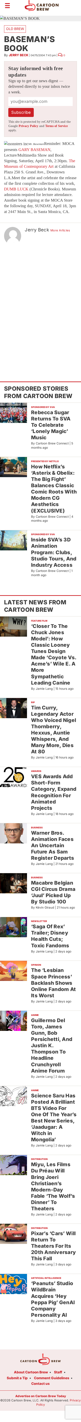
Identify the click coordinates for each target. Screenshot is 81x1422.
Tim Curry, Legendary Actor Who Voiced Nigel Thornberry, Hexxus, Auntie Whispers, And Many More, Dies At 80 (53, 730)
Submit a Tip (17, 1378)
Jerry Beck (18, 55)
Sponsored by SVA (43, 407)
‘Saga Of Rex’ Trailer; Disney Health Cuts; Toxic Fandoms (50, 935)
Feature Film (39, 621)
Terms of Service (56, 126)
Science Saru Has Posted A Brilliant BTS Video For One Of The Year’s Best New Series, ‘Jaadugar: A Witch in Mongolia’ (54, 1117)
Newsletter (39, 921)
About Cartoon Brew (31, 1372)
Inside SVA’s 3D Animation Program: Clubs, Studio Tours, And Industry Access (53, 552)
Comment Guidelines (51, 1378)
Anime (35, 1015)
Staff (58, 1372)
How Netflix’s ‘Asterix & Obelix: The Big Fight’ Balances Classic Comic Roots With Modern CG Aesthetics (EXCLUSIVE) (54, 488)
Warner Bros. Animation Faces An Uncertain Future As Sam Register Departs (52, 845)
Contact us (40, 1383)
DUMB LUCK (16, 189)
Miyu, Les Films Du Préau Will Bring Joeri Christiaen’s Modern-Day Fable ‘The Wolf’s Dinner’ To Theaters (53, 1186)
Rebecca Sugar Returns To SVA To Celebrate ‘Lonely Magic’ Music (51, 425)
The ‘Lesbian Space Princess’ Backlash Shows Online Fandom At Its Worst (53, 982)
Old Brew (15, 29)
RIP (33, 702)
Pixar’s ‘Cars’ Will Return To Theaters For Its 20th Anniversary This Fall (53, 1246)
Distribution (39, 1159)
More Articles (60, 230)
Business (37, 827)
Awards (36, 771)
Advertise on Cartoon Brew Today (40, 1396)
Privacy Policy (28, 126)
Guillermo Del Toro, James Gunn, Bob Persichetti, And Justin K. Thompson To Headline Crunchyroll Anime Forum (51, 1045)
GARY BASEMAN (34, 149)
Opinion (36, 965)
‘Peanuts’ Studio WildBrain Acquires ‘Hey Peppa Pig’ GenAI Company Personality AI (53, 1299)
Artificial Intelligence (46, 1278)
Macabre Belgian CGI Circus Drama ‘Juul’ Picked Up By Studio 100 (53, 892)
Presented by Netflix (45, 461)
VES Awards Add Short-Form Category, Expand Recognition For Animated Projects (53, 792)
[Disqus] (40, 305)
